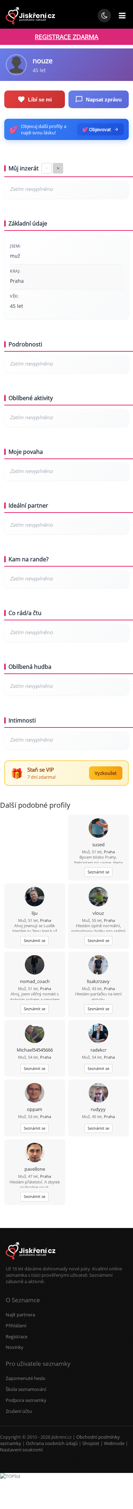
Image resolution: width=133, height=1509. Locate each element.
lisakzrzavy (98, 981)
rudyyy (98, 1109)
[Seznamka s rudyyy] (98, 1093)
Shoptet (90, 1443)
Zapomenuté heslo (25, 1378)
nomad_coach (35, 981)
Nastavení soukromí (21, 1449)
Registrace (16, 1336)
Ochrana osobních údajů (52, 1443)
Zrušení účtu (19, 1411)
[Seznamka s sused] (98, 828)
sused (98, 844)
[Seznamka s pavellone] (34, 1153)
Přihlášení (16, 1325)
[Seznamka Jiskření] (30, 1262)
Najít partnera (20, 1314)
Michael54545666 (35, 1050)
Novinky (14, 1347)
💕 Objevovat (96, 129)
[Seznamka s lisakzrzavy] (98, 965)
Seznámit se (98, 872)
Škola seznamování (26, 1389)
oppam (34, 1109)
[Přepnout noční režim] (104, 15)
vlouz (98, 913)
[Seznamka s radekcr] (98, 1034)
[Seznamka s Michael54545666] (34, 1034)
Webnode (114, 1443)
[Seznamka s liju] (34, 897)
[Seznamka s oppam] (34, 1093)
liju (35, 913)
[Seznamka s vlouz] (98, 897)
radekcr (98, 1050)
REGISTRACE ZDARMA (66, 37)
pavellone (34, 1169)
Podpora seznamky (26, 1400)
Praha (109, 851)
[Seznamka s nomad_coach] (34, 965)
